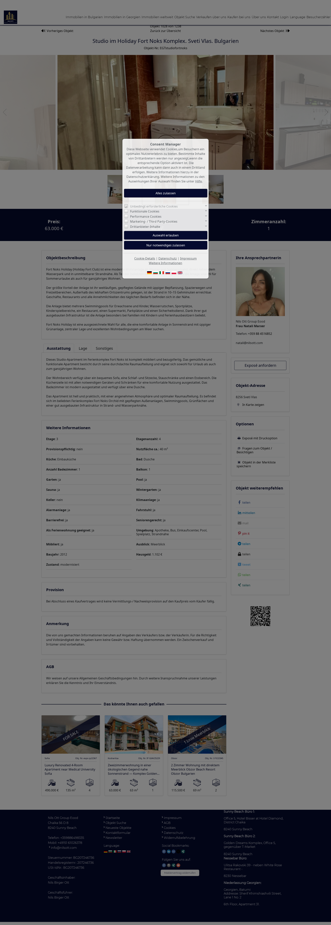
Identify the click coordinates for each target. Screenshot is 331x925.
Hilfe (198, 181)
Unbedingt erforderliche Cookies (154, 206)
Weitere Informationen (165, 263)
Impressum (188, 258)
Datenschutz (167, 258)
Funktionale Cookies (144, 211)
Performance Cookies (145, 216)
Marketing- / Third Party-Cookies (153, 221)
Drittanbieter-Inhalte (145, 227)
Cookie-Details (144, 258)
